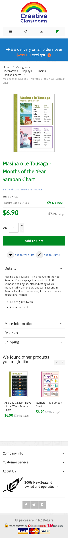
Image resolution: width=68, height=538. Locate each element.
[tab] (34, 268)
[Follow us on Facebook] (26, 504)
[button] (20, 255)
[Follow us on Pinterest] (42, 504)
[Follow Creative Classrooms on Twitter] (34, 504)
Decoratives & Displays (18, 71)
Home (7, 67)
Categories (23, 67)
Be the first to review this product (22, 189)
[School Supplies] (34, 12)
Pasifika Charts (12, 75)
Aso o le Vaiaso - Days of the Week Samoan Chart (18, 406)
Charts (42, 71)
